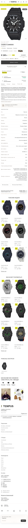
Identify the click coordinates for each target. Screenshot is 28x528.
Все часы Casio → (5, 184)
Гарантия (3, 429)
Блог (2, 441)
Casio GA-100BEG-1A (5, 344)
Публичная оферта (5, 449)
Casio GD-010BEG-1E (18, 297)
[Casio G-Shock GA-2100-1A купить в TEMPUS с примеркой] (12, 1)
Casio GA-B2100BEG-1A (18, 321)
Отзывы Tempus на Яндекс (6, 443)
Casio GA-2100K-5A (4, 241)
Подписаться (24, 413)
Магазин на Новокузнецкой (6, 431)
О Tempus (3, 437)
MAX (4, 483)
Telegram (5, 484)
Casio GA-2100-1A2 (4, 265)
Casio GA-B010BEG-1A (5, 321)
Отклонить (4, 520)
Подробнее (4, 518)
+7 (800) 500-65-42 (6, 481)
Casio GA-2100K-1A (17, 241)
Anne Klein (3, 469)
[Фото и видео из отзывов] (20, 51)
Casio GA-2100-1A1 (4, 218)
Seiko (2, 465)
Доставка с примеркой (5, 425)
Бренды (2, 445)
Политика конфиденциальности (7, 447)
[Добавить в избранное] (25, 66)
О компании (3, 439)
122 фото (15, 50)
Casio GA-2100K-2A (17, 218)
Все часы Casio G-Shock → (17, 184)
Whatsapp (5, 486)
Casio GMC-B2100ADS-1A (5, 297)
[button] (12, 48)
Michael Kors (3, 467)
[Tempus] (7, 406)
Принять (23, 520)
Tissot (2, 458)
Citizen (2, 461)
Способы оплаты (4, 427)
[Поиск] (4, 2)
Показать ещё (3, 271)
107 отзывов (10, 50)
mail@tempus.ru (6, 492)
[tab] (3, 84)
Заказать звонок (6, 490)
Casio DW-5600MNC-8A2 (18, 344)
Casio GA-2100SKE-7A (18, 265)
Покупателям (4, 423)
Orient (2, 463)
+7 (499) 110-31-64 (6, 479)
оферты (14, 416)
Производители (4, 455)
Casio (2, 459)
